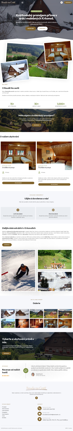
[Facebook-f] (61, 2)
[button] (22, 2)
